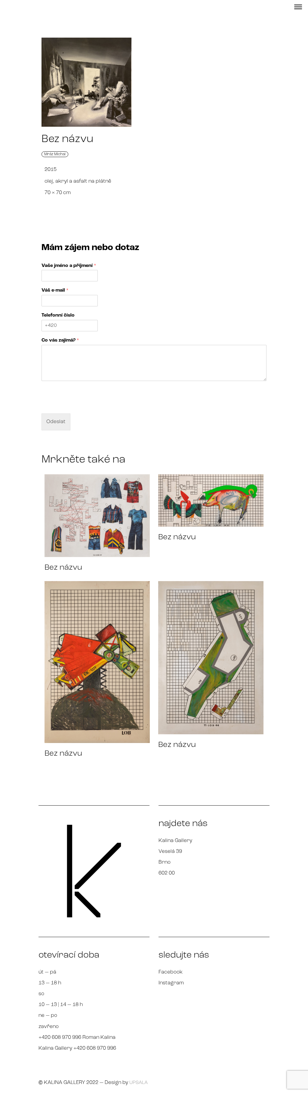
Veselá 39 (170, 851)
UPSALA (138, 1082)
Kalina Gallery (175, 840)
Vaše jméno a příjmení (69, 265)
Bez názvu (63, 568)
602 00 (167, 873)
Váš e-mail (55, 290)
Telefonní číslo (58, 315)
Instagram (171, 983)
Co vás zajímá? (60, 340)
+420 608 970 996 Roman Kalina (77, 1037)
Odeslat (56, 421)
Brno (165, 862)
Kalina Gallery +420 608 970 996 (77, 1048)
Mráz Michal (55, 154)
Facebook (171, 972)
